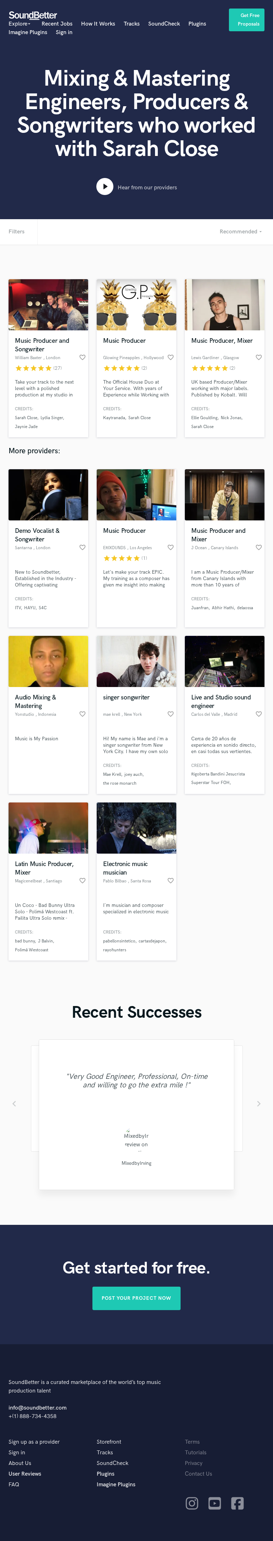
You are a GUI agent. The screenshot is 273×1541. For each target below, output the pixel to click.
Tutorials (196, 1452)
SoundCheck (164, 24)
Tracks (132, 24)
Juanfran (200, 608)
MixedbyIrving (136, 1163)
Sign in (64, 32)
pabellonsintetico (119, 941)
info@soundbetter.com (37, 1408)
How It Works (98, 24)
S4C (43, 608)
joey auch (133, 774)
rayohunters (114, 950)
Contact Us (198, 1474)
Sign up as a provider (34, 1442)
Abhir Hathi (223, 608)
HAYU (30, 608)
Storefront (109, 1442)
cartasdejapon (152, 941)
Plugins (197, 24)
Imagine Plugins (28, 32)
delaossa (245, 608)
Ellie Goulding (204, 418)
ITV (18, 608)
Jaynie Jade (26, 426)
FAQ (14, 1484)
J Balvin (45, 941)
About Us (20, 1463)
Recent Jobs (57, 24)
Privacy (194, 1463)
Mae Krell (112, 774)
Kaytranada (114, 418)
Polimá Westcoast (31, 950)
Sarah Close (26, 418)
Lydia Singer (52, 418)
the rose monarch (119, 783)
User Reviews (25, 1474)
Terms (192, 1442)
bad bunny (25, 941)
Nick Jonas (231, 418)
